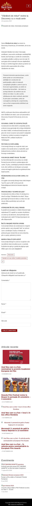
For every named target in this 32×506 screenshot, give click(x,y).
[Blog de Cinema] (6, 6)
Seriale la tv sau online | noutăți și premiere (14, 258)
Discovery (11, 254)
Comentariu (5, 280)
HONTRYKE (20, 504)
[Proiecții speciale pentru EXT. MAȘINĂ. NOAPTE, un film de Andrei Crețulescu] (12, 464)
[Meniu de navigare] (28, 5)
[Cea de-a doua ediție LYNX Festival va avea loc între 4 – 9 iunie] (7, 485)
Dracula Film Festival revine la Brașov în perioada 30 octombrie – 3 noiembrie (15, 397)
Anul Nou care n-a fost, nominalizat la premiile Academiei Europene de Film (15, 369)
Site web (4, 321)
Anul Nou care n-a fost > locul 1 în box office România (15, 414)
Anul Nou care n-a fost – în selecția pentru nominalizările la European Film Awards (15, 446)
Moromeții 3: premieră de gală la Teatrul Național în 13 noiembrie (15, 429)
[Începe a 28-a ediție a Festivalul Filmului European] (12, 475)
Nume (3, 304)
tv (2, 261)
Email (3, 312)
